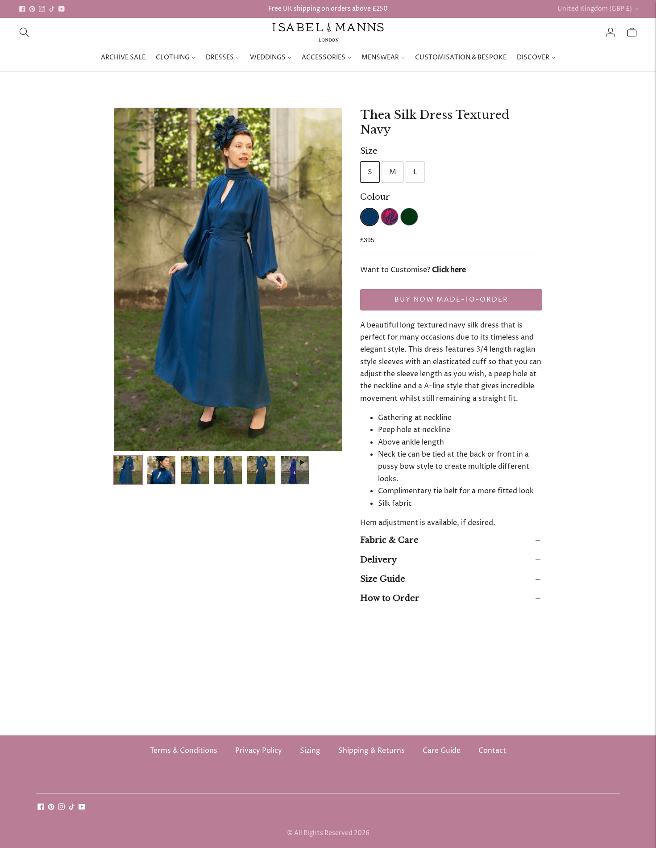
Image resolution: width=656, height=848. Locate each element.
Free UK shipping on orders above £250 (328, 8)
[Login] (610, 32)
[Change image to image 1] (128, 470)
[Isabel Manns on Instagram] (42, 9)
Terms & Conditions (183, 751)
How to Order (389, 598)
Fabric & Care (389, 540)
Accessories (323, 57)
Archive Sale (123, 57)
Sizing (310, 751)
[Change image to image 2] (161, 470)
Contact (492, 751)
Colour (375, 197)
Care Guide (442, 751)
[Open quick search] (24, 32)
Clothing (173, 57)
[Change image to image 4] (228, 470)
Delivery (378, 560)
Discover (533, 57)
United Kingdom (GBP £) (594, 8)
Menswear (380, 57)
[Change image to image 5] (261, 470)
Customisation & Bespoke (461, 57)
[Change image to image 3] (195, 470)
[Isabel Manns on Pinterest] (32, 9)
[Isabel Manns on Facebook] (22, 9)
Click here (449, 270)
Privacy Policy (258, 751)
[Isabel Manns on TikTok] (52, 9)
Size (369, 151)
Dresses (220, 57)
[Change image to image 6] (295, 470)
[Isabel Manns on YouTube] (61, 9)
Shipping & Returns (371, 751)
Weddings (268, 57)
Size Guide (382, 579)
